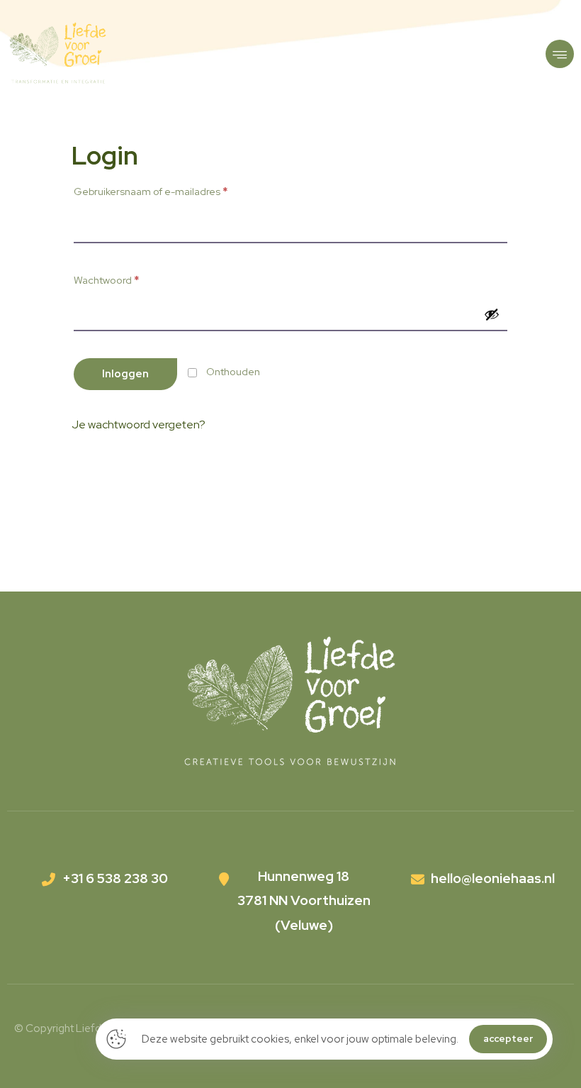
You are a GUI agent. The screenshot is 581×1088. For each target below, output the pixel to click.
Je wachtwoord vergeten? (138, 424)
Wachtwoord (106, 280)
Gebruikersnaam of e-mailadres (150, 191)
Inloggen (125, 374)
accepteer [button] (508, 1039)
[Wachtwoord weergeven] (492, 314)
